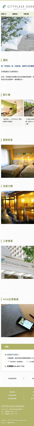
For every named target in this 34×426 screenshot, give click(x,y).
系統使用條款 (12, 395)
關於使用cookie (11, 422)
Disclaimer (3, 422)
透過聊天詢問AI (13, 355)
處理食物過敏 (12, 398)
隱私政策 (12, 392)
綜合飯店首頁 (12, 378)
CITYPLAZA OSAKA (12, 406)
